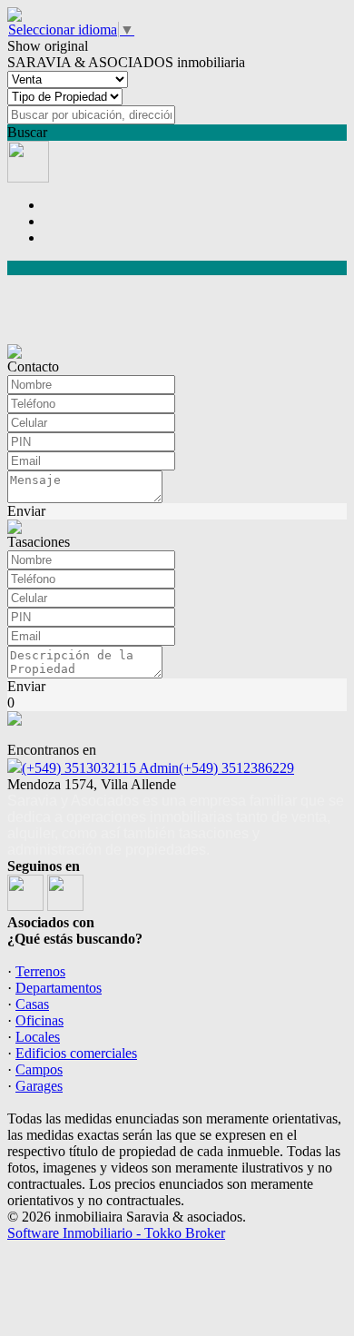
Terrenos (40, 971)
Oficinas (39, 1020)
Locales (37, 1036)
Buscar (27, 132)
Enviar (26, 511)
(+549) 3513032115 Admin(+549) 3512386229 (158, 768)
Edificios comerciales (76, 1053)
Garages (39, 1086)
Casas (32, 1004)
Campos (39, 1069)
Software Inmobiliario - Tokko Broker (116, 1233)
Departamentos (58, 987)
